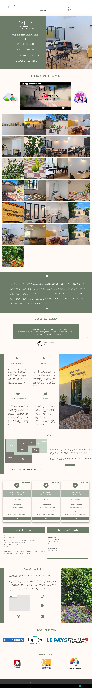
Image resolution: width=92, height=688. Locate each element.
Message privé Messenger (42, 609)
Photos (33, 4)
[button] (4, 338)
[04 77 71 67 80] (68, 4)
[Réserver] (68, 10)
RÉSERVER (17, 518)
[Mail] (68, 7)
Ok (79, 686)
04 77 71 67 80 (73, 4)
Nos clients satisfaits (46, 318)
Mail (71, 7)
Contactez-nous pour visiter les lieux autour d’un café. (29, 303)
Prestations (40, 4)
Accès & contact (49, 4)
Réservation (58, 4)
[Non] (90, 686)
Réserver (72, 9)
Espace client (43, 10)
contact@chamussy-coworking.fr (42, 620)
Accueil (27, 4)
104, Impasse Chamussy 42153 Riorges (18, 620)
